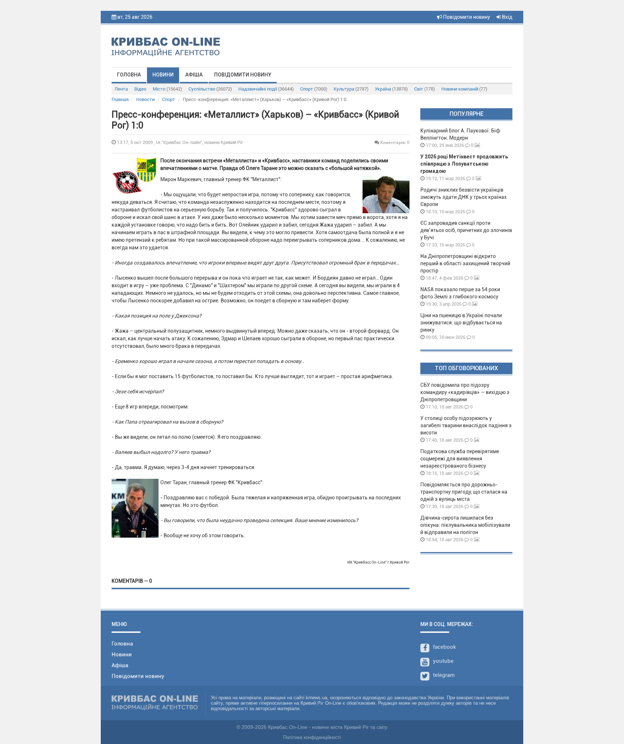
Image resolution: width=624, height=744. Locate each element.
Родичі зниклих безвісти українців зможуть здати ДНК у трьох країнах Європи (463, 197)
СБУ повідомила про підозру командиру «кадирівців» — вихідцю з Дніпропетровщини (465, 392)
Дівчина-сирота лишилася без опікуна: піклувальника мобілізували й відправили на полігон (465, 525)
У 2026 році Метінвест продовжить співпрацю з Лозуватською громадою (464, 164)
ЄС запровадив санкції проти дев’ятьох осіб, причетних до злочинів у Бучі (466, 230)
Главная (120, 99)
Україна (391, 89)
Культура (351, 89)
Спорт (313, 89)
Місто (167, 89)
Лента (121, 89)
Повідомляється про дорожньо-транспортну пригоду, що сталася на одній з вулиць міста (463, 492)
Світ (424, 89)
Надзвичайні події (266, 89)
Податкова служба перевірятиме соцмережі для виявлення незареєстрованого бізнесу (459, 458)
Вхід (506, 17)
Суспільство (210, 89)
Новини (163, 75)
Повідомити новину (466, 17)
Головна (129, 75)
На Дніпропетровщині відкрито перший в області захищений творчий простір (465, 263)
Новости (145, 99)
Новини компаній (464, 89)
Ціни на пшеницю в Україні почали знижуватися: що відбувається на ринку (461, 322)
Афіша (194, 75)
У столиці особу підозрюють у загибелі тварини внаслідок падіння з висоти (466, 425)
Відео (140, 89)
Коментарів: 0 (394, 142)
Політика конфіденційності (312, 737)
